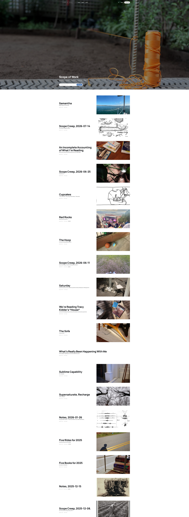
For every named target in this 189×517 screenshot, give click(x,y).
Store (87, 2)
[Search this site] (118, 2)
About (83, 2)
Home (79, 2)
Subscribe (127, 2)
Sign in (122, 2)
